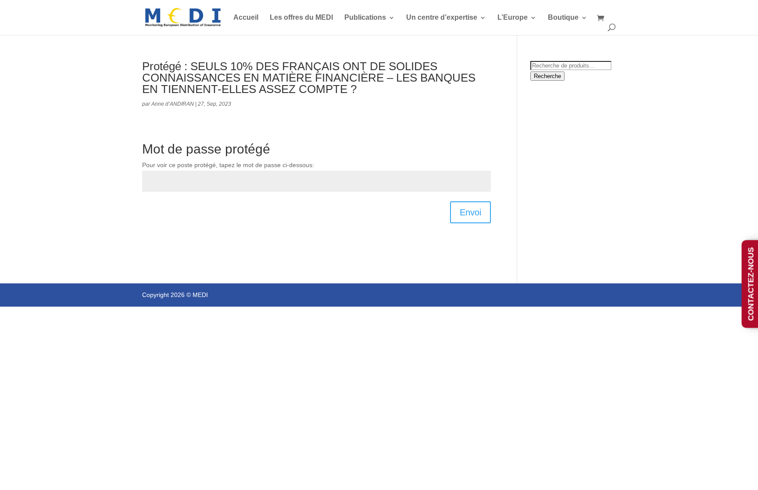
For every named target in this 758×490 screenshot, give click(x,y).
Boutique (563, 17)
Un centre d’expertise (441, 17)
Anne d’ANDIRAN (172, 104)
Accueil (245, 17)
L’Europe (512, 17)
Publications (365, 17)
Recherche (547, 76)
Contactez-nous (751, 284)
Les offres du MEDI (301, 17)
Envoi (470, 212)
